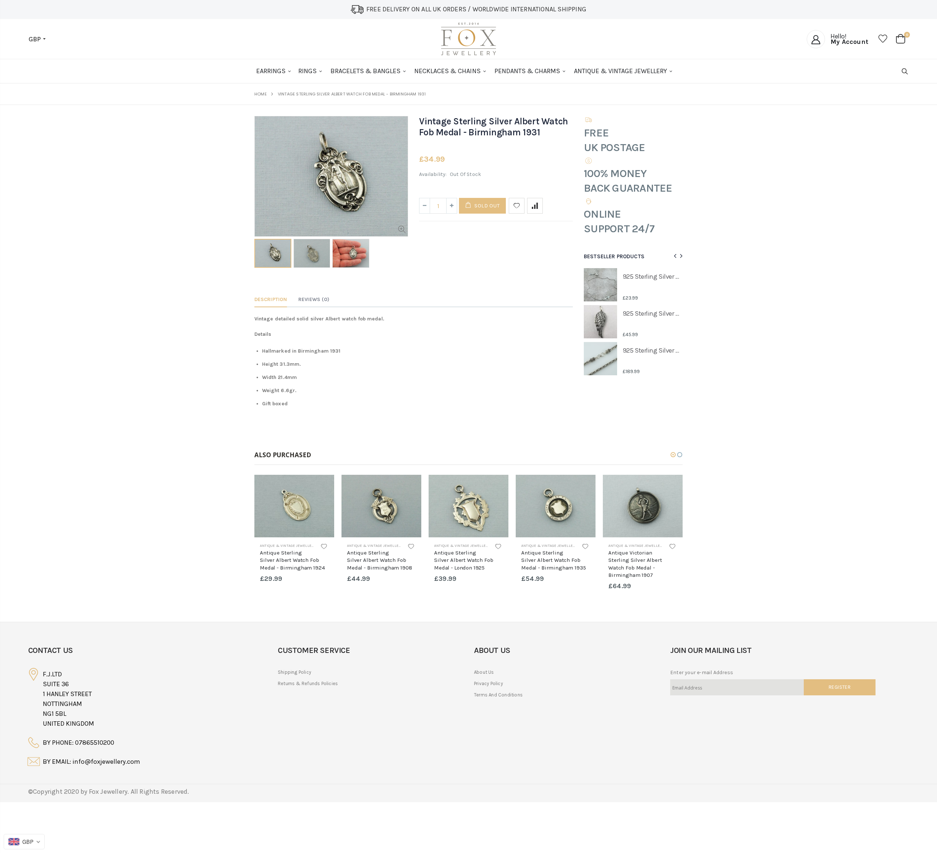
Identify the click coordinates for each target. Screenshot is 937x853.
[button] (673, 454)
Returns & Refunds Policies (308, 683)
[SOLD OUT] (322, 486)
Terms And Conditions (498, 695)
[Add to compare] (535, 206)
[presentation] (674, 256)
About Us (484, 672)
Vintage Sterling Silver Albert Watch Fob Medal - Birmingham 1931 (493, 127)
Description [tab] (270, 299)
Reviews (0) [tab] (313, 299)
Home (260, 94)
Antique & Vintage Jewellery (288, 546)
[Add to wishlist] (517, 206)
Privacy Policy (488, 683)
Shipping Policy (294, 672)
